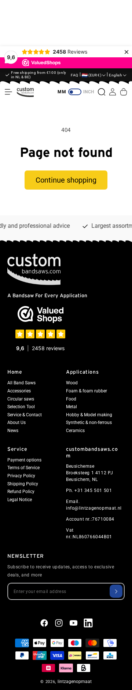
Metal (71, 406)
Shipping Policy (22, 483)
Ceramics (75, 430)
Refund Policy (20, 491)
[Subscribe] (116, 591)
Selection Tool (21, 406)
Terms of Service (23, 467)
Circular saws (20, 399)
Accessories (19, 390)
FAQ (74, 75)
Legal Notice (19, 499)
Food (71, 399)
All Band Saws (21, 382)
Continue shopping (66, 180)
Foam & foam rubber (86, 390)
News (12, 430)
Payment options (24, 460)
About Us (16, 422)
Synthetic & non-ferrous (89, 422)
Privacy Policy (21, 475)
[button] (8, 92)
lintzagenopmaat (75, 681)
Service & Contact (24, 414)
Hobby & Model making (89, 414)
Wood (72, 382)
